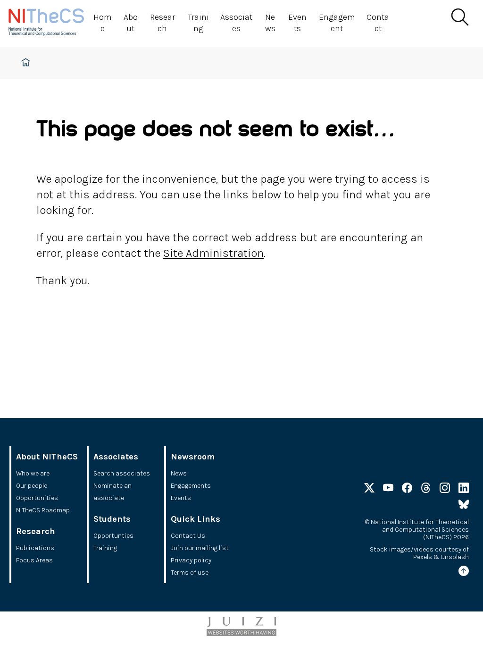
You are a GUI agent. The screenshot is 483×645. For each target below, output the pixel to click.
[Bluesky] (463, 506)
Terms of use (189, 573)
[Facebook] (407, 490)
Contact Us (188, 536)
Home (102, 23)
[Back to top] (463, 573)
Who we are (33, 473)
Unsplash (455, 557)
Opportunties (113, 536)
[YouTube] (388, 490)
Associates (236, 23)
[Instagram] (445, 490)
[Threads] (426, 490)
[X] (369, 490)
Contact (377, 23)
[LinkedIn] (463, 490)
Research (162, 23)
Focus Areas (34, 560)
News (270, 23)
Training (198, 23)
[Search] (459, 17)
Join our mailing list (200, 548)
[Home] (50, 23)
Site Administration (213, 253)
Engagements (191, 486)
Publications (35, 548)
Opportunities (37, 498)
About (131, 23)
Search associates (121, 473)
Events (297, 23)
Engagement (337, 23)
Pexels (422, 557)
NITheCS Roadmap (43, 510)
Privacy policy (191, 560)
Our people (31, 486)
